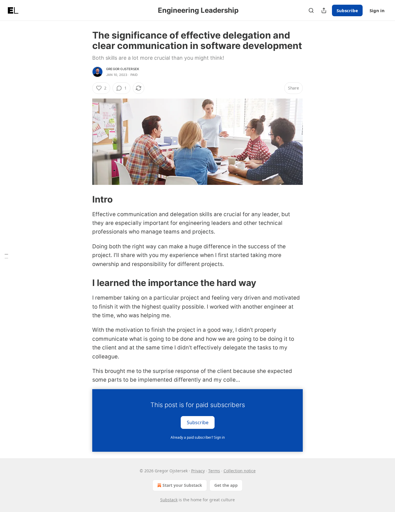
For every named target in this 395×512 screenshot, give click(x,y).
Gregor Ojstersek (122, 69)
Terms (214, 470)
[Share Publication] (324, 10)
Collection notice (240, 470)
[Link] (84, 199)
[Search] (311, 10)
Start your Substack (182, 485)
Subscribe (347, 10)
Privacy (198, 470)
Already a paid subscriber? (198, 437)
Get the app (226, 485)
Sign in (377, 10)
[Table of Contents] (6, 256)
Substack (169, 499)
